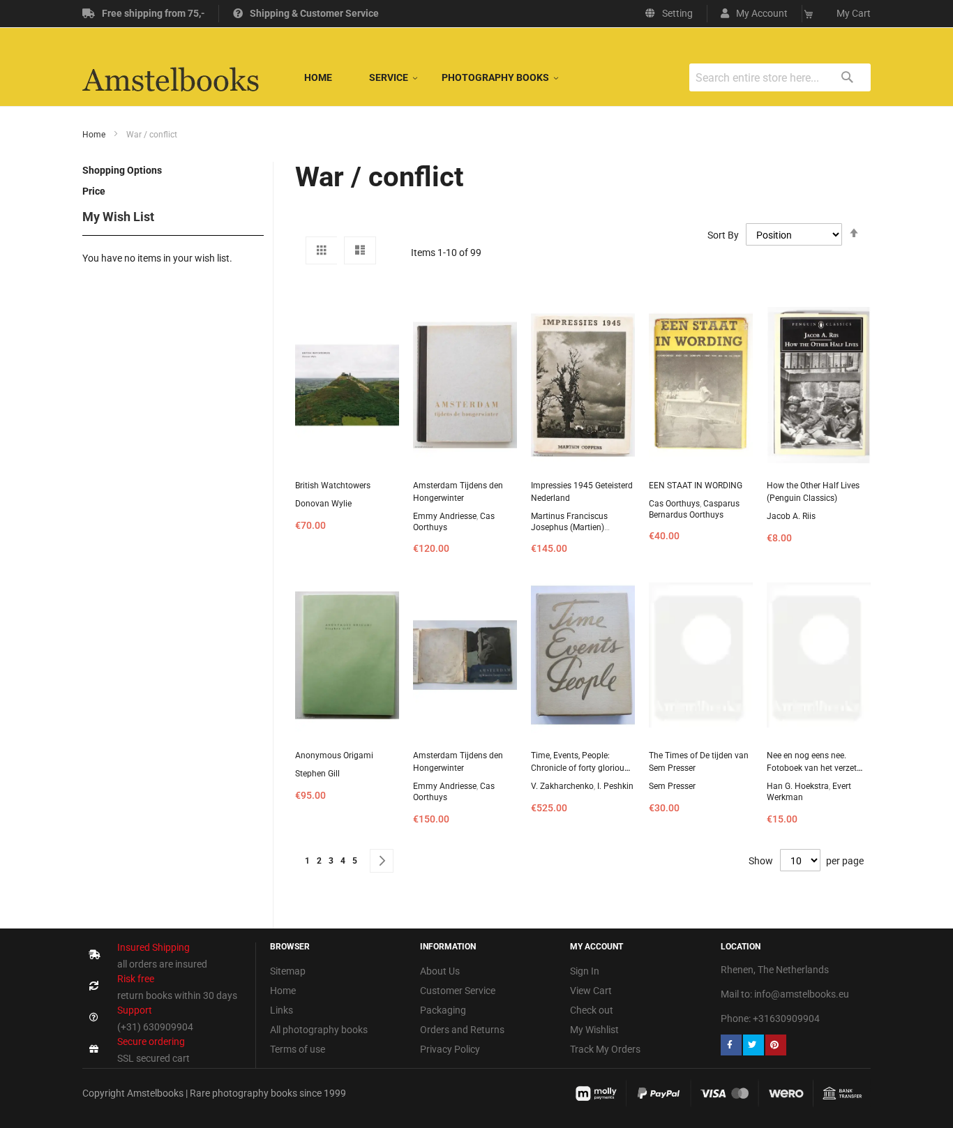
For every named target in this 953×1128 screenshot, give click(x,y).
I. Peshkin (615, 786)
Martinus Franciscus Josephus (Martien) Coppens (569, 527)
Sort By (723, 235)
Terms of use (297, 1049)
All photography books (319, 1029)
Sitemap (288, 971)
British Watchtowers (332, 485)
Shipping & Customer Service (314, 13)
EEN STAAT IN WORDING (695, 485)
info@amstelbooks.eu (801, 994)
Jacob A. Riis (791, 516)
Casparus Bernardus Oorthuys (694, 509)
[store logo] (170, 77)
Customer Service (457, 990)
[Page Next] (381, 861)
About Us (440, 971)
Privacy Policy (450, 1049)
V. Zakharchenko (562, 786)
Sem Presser (672, 786)
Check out (591, 1010)
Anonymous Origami (334, 755)
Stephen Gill (317, 774)
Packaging (443, 1010)
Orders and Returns (462, 1029)
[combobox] (780, 77)
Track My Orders (605, 1049)
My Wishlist (594, 1029)
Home (94, 135)
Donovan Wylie (323, 504)
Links (281, 1010)
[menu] (425, 77)
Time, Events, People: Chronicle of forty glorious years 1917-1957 (580, 768)
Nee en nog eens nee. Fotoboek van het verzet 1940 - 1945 (812, 768)
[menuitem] (318, 77)
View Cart (591, 990)
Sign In (584, 971)
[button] (754, 13)
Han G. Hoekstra (798, 786)
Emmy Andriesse (444, 516)
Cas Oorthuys (674, 504)
